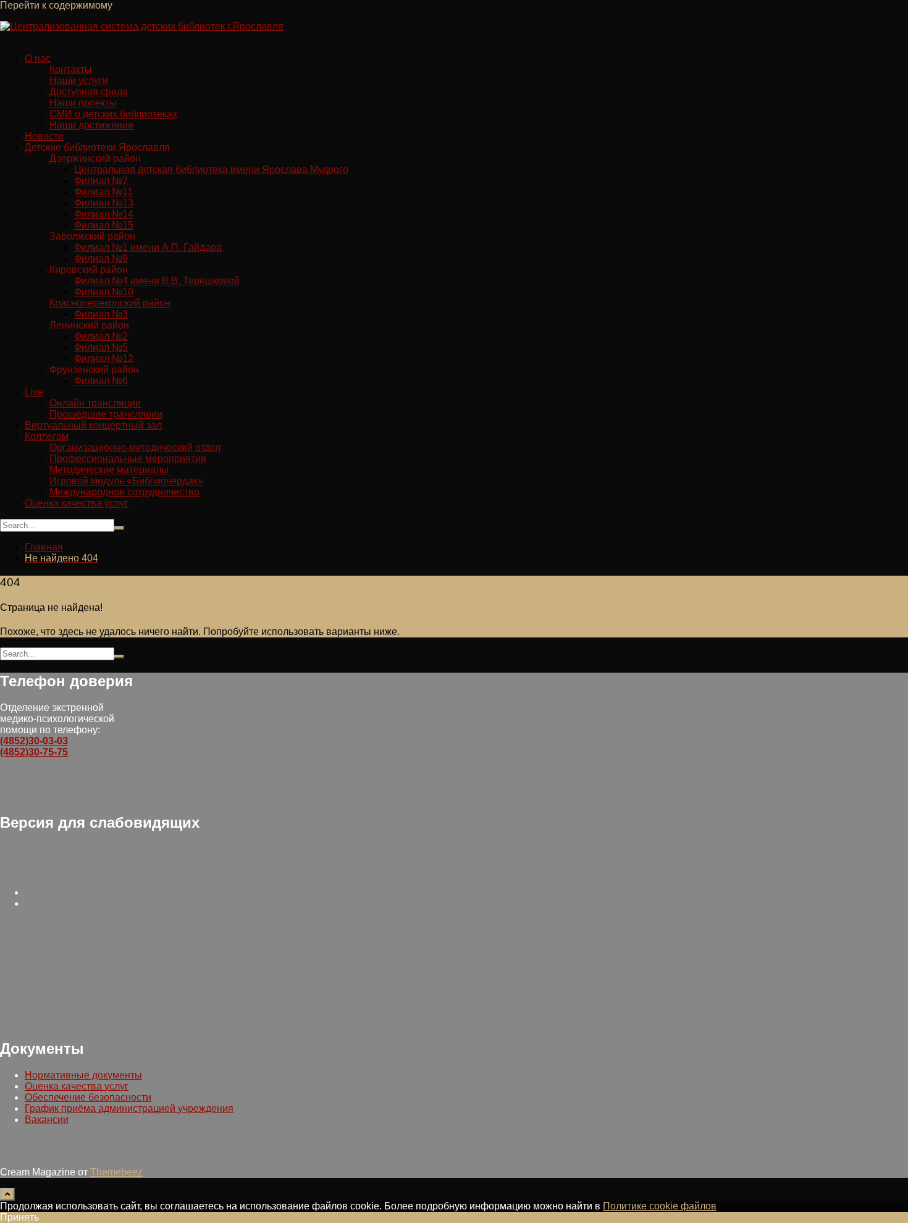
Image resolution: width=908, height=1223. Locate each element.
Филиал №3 (101, 314)
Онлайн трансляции (95, 403)
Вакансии (47, 1119)
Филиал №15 (103, 225)
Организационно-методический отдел (135, 447)
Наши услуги (78, 80)
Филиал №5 (101, 347)
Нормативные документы (83, 1075)
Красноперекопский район (109, 303)
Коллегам (47, 436)
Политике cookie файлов (660, 1206)
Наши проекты (83, 103)
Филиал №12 (103, 358)
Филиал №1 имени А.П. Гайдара (148, 247)
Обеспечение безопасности (88, 1097)
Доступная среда (88, 91)
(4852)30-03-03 (34, 741)
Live (34, 392)
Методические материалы (109, 469)
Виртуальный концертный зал (93, 425)
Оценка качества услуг (76, 503)
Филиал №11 (103, 192)
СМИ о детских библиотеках (113, 114)
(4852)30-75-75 (34, 752)
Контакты (70, 69)
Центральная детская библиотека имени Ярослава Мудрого (211, 169)
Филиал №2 (101, 336)
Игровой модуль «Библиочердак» (126, 481)
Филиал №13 (103, 203)
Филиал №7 (101, 180)
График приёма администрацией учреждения (129, 1108)
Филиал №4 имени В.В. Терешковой (157, 280)
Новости (44, 136)
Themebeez (116, 1172)
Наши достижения (91, 125)
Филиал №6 (101, 381)
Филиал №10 (103, 292)
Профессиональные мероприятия (127, 458)
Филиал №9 (101, 258)
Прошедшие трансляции (105, 414)
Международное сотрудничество (124, 492)
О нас (38, 58)
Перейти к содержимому (56, 5)
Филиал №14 (103, 214)
